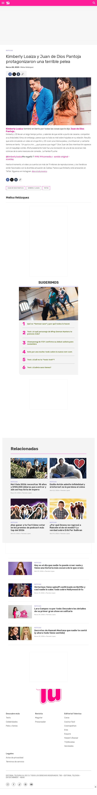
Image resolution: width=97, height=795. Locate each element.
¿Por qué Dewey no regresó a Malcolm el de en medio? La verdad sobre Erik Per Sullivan (66, 527)
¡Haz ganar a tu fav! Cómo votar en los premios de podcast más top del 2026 (28, 527)
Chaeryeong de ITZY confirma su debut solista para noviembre (50, 343)
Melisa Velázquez (27, 67)
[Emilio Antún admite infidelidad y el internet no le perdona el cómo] (68, 468)
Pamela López (27, 493)
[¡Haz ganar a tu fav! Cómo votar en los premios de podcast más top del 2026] (29, 509)
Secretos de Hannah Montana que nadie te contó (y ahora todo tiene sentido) (60, 631)
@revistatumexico (39, 171)
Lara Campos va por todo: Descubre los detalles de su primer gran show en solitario (60, 610)
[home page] (8, 3)
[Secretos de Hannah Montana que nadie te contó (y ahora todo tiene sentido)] (20, 633)
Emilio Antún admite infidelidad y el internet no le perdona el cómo (67, 485)
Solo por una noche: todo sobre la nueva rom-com (49, 352)
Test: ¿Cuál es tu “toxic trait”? (41, 359)
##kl (37, 156)
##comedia (45, 156)
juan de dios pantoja (15, 188)
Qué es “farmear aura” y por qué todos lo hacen (48, 324)
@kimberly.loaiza (14, 156)
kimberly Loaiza (34, 188)
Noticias (9, 50)
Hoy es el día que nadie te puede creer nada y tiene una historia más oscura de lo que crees (59, 566)
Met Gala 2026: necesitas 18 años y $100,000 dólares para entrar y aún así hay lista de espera (29, 487)
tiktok (46, 188)
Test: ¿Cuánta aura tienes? (39, 367)
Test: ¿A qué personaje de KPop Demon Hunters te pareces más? (49, 332)
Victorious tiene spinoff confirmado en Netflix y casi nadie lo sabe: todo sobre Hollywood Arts (59, 588)
